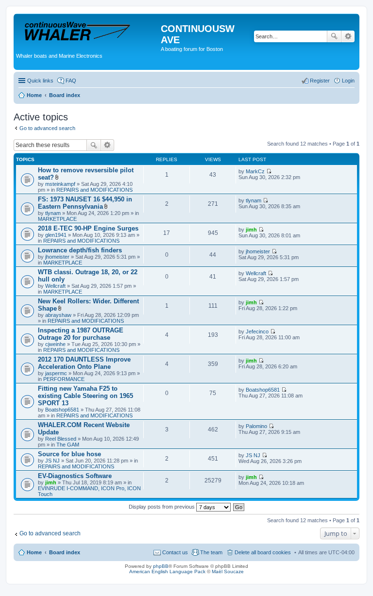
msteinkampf (60, 184)
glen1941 (56, 235)
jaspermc (56, 373)
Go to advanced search (47, 128)
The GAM (67, 444)
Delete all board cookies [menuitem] (263, 552)
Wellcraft (55, 286)
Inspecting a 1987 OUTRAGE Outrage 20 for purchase (80, 334)
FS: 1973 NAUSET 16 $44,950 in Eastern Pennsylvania (85, 203)
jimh (251, 229)
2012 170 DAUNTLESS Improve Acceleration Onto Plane (84, 363)
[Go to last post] (268, 171)
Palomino (256, 426)
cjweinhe (55, 344)
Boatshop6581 (62, 410)
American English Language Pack (167, 571)
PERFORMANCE (64, 379)
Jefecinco (257, 331)
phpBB (161, 566)
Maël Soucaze (228, 571)
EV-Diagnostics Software (75, 476)
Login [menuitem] (348, 80)
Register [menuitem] (320, 80)
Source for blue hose (69, 454)
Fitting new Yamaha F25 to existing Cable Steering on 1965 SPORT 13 (85, 396)
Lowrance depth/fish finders (80, 250)
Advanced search (348, 36)
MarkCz (255, 171)
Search (334, 36)
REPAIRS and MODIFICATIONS (94, 190)
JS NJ (52, 461)
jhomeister (57, 257)
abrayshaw (58, 315)
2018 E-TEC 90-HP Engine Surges (88, 228)
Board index (64, 552)
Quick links (40, 80)
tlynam (53, 213)
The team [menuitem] (211, 552)
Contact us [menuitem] (175, 552)
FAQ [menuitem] (71, 80)
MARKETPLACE (57, 219)
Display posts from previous (162, 507)
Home (34, 552)
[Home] (88, 31)
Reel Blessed (60, 439)
